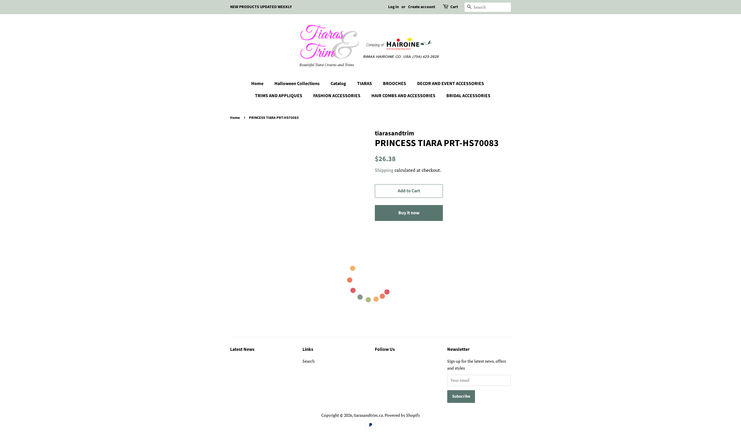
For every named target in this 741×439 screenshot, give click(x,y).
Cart (454, 7)
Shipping (384, 170)
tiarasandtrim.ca (368, 415)
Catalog (338, 83)
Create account (421, 7)
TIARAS (364, 83)
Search (308, 361)
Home (257, 83)
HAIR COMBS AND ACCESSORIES (403, 96)
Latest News (242, 349)
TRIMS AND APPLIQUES (278, 96)
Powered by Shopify (402, 415)
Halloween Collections (297, 83)
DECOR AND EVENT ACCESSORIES (450, 83)
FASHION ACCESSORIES (336, 96)
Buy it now (408, 213)
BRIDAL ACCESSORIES (468, 96)
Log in (393, 7)
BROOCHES (394, 83)
